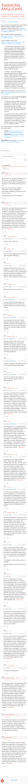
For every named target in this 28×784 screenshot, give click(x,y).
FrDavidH (11, 299)
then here (5, 29)
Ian (10, 576)
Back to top (14, 780)
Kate (10, 238)
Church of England (13, 21)
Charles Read (12, 361)
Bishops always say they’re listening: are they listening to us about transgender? (14, 136)
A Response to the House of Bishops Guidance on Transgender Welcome (13, 36)
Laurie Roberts (12, 317)
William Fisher (12, 424)
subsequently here (10, 31)
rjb (9, 668)
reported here (22, 28)
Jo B (10, 514)
